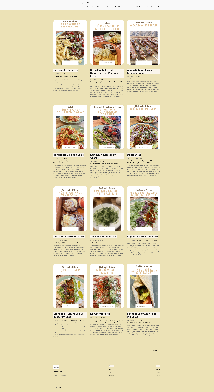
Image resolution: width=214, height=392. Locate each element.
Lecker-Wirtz (86, 3)
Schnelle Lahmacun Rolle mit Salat (141, 315)
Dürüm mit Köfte (100, 313)
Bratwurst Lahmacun (66, 70)
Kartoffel (103, 82)
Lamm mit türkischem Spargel (103, 156)
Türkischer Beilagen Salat (69, 154)
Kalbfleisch (152, 161)
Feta (139, 161)
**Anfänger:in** (59, 76)
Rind (145, 79)
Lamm (107, 82)
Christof (66, 74)
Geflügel (143, 161)
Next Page (156, 350)
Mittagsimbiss (67, 76)
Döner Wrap (134, 154)
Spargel (107, 163)
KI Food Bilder (136, 79)
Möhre (69, 161)
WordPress (62, 388)
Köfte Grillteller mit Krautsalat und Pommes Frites (104, 73)
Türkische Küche (76, 76)
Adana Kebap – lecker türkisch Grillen (139, 71)
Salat (77, 161)
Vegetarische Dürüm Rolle (142, 236)
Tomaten (111, 82)
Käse (65, 243)
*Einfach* (94, 243)
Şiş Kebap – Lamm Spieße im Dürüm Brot (69, 315)
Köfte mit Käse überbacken (69, 236)
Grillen (130, 79)
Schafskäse (129, 163)
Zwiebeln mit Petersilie (103, 236)
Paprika (74, 161)
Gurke (65, 161)
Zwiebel (92, 84)
